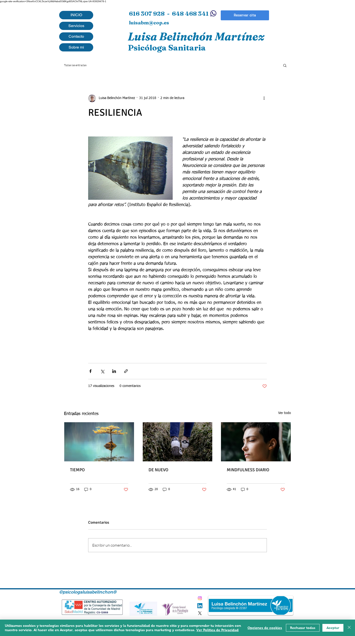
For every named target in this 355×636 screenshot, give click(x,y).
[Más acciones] (264, 98)
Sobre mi (76, 47)
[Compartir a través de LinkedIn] (114, 371)
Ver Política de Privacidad (217, 630)
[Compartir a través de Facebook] (90, 371)
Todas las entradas (75, 65)
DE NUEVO (158, 469)
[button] (285, 65)
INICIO (76, 15)
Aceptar (333, 628)
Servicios (76, 25)
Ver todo (284, 413)
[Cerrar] (349, 627)
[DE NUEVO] (178, 441)
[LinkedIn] (199, 605)
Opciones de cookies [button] (265, 628)
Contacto (76, 36)
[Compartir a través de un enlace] (126, 371)
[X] (199, 613)
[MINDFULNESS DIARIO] (256, 441)
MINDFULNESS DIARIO (248, 469)
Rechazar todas (302, 628)
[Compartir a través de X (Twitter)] (102, 371)
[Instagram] (199, 598)
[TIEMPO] (99, 441)
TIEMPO (77, 469)
